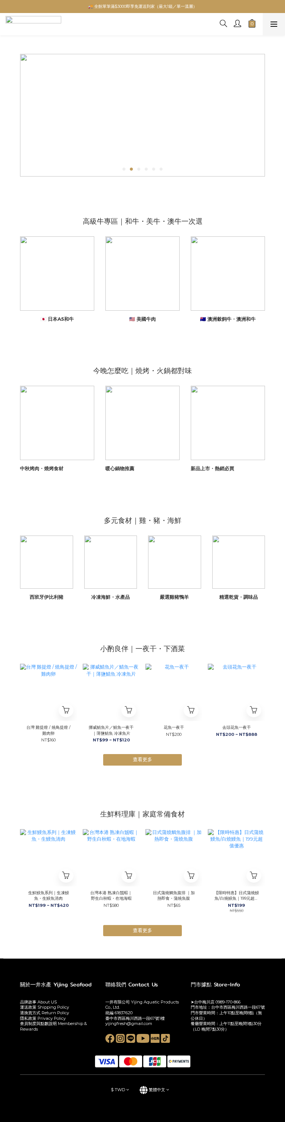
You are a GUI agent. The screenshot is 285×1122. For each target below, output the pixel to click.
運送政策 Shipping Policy (44, 1007)
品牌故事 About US (38, 1002)
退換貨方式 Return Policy (44, 1012)
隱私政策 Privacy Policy (43, 1018)
